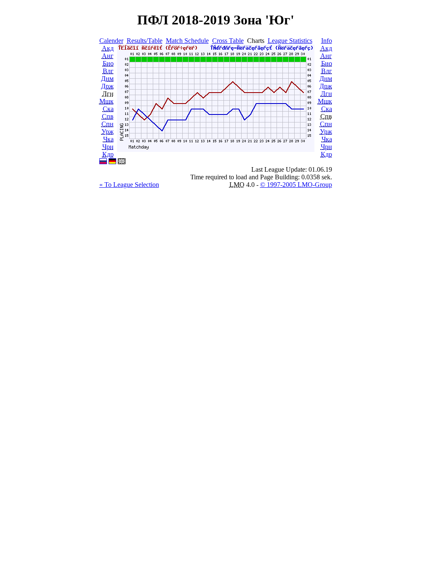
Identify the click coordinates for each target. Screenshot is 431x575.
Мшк (106, 101)
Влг (108, 71)
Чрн (108, 146)
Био (108, 63)
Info (326, 40)
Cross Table (228, 40)
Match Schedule (187, 40)
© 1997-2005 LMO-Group (296, 184)
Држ (107, 86)
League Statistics (290, 40)
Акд (108, 48)
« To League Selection (129, 184)
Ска (108, 108)
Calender (111, 40)
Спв (108, 116)
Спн (107, 124)
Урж (107, 131)
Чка (108, 139)
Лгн (326, 93)
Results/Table (144, 40)
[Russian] (103, 161)
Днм (107, 78)
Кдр (108, 154)
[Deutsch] (112, 161)
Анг (108, 55)
